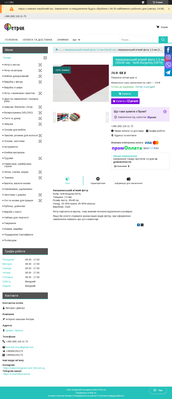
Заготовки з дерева (15, 194)
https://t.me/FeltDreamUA (16, 374)
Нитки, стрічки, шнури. (16, 172)
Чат (160, 390)
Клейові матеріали (14, 152)
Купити (126, 93)
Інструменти (11, 146)
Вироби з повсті (13, 211)
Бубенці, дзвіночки (14, 206)
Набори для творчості (16, 217)
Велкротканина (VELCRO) (18, 112)
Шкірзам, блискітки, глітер (18, 107)
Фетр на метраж (13, 70)
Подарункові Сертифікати (18, 234)
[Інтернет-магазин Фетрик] (14, 27)
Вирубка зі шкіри (13, 87)
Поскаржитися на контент (85, 396)
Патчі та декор (12, 118)
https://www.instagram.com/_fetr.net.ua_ (24, 368)
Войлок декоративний (16, 76)
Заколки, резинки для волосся (21, 135)
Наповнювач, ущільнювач (18, 189)
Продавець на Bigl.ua (86, 393)
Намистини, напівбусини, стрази (18, 165)
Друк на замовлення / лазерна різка (21, 100)
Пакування (10, 223)
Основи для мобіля (15, 129)
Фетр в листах (12, 64)
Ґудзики (8, 158)
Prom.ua (102, 390)
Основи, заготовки (14, 141)
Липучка (8, 124)
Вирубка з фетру (13, 81)
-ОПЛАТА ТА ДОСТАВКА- (37, 39)
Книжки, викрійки (13, 229)
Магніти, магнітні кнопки (17, 183)
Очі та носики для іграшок (18, 200)
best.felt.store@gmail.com (19, 347)
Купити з (121, 101)
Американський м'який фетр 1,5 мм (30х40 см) (90, 49)
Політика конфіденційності (111, 396)
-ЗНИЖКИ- (62, 39)
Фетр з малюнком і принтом (19, 93)
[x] (142, 225)
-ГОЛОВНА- (11, 39)
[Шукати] (163, 39)
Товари (7, 57)
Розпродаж (10, 240)
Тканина (8, 177)
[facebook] (138, 225)
